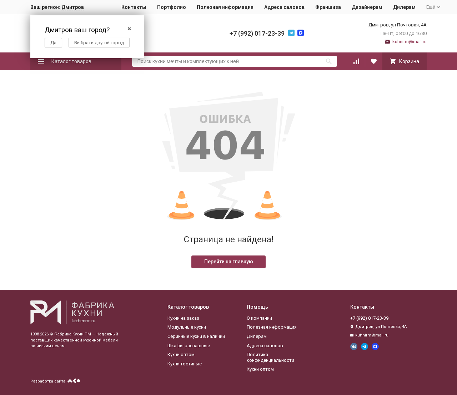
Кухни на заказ (183, 318)
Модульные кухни (186, 327)
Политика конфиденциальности (270, 357)
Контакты (133, 7)
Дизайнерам (367, 7)
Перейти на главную (228, 261)
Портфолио (171, 7)
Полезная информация (225, 7)
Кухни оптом (181, 354)
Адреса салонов (284, 7)
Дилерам (404, 7)
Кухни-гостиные (184, 363)
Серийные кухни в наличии (196, 336)
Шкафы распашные (188, 345)
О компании (259, 318)
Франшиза (328, 7)
